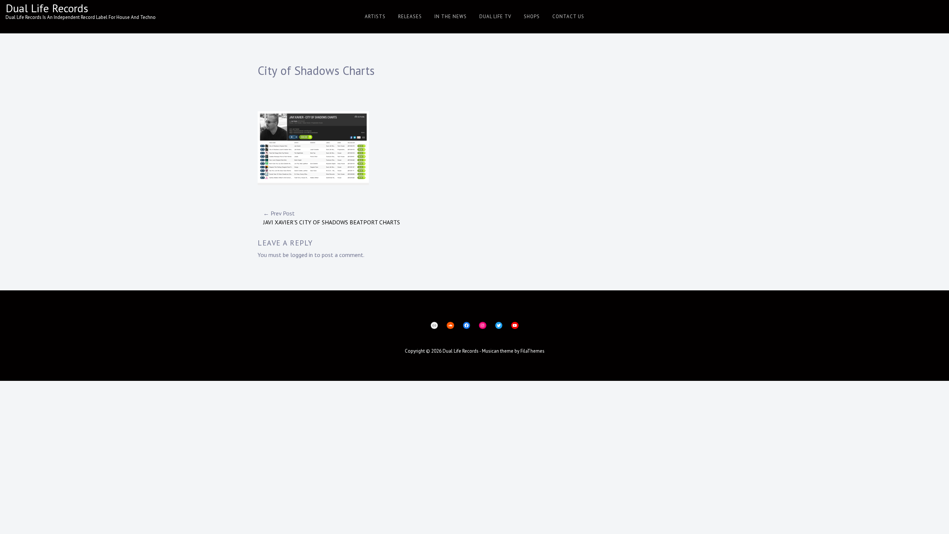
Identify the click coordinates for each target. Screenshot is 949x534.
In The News (450, 16)
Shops (532, 16)
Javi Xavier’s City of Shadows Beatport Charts (331, 218)
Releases (410, 16)
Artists (375, 16)
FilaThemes (532, 351)
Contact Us (568, 16)
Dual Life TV (495, 16)
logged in (301, 254)
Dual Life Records (47, 8)
